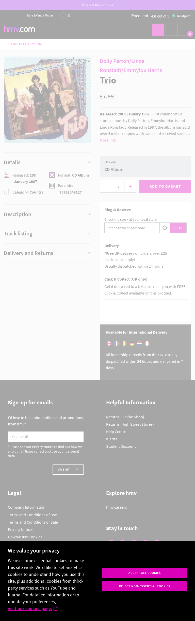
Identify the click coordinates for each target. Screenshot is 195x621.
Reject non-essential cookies (144, 586)
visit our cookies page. (30, 608)
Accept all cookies (144, 573)
